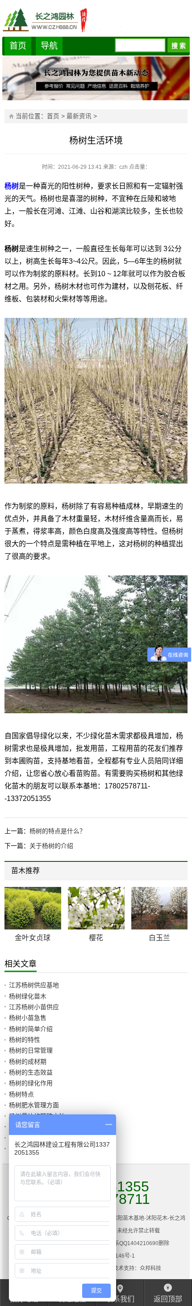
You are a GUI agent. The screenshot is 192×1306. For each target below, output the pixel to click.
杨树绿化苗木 (27, 996)
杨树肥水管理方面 (34, 1105)
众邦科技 (150, 1268)
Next (175, 872)
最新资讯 (79, 116)
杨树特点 (21, 1094)
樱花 (96, 938)
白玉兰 (159, 938)
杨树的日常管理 (31, 1050)
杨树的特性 (24, 1039)
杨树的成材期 (27, 1061)
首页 (17, 46)
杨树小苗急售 (27, 1017)
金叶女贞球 (32, 938)
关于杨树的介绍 (51, 845)
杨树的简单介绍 (31, 1028)
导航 (49, 46)
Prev (168, 872)
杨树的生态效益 (31, 1072)
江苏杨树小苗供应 (34, 1007)
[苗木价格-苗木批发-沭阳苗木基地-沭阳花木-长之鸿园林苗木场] (96, 19)
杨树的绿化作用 (31, 1083)
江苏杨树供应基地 (34, 985)
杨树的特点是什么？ (57, 831)
